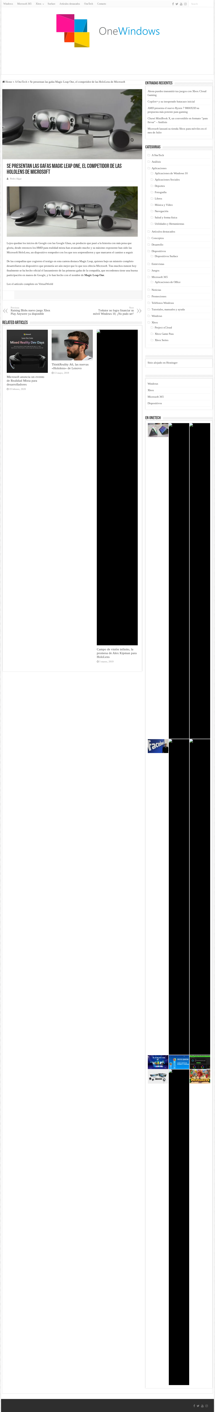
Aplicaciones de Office (168, 282)
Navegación (161, 211)
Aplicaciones (159, 168)
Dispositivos (159, 251)
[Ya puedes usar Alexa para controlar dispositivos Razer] (200, 1062)
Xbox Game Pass (164, 333)
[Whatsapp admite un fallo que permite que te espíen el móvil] (200, 581)
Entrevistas (158, 264)
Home (8, 81)
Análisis (156, 161)
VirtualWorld (45, 284)
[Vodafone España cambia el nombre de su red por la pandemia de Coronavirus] (200, 897)
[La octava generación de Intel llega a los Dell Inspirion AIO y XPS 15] (158, 1076)
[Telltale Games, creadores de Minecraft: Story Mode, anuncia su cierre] (179, 1227)
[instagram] (185, 4)
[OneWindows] (107, 30)
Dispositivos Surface (166, 256)
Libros (158, 198)
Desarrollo (157, 244)
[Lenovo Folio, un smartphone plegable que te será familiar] (158, 430)
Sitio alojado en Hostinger (162, 362)
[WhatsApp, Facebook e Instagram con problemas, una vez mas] (179, 897)
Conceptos (158, 238)
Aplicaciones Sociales (167, 179)
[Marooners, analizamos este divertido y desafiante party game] (200, 1076)
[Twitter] (177, 4)
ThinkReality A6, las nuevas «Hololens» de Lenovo (70, 366)
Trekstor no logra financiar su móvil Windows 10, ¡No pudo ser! (113, 310)
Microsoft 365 (24, 3)
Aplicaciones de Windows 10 (171, 173)
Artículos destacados (69, 3)
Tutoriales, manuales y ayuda (168, 309)
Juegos (155, 270)
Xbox (155, 322)
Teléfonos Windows (163, 302)
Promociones (159, 296)
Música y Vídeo (164, 204)
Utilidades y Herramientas (169, 223)
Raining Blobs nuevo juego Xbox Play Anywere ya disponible (30, 310)
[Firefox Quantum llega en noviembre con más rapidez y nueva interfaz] (179, 1062)
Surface (51, 3)
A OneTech (21, 81)
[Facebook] (173, 4)
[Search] (210, 4)
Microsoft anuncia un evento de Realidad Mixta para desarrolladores (25, 380)
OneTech (88, 3)
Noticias (156, 289)
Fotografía (160, 192)
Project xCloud (163, 327)
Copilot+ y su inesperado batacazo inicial (171, 101)
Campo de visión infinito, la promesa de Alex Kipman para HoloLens (117, 653)
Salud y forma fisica (166, 217)
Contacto (101, 3)
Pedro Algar (16, 178)
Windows (8, 3)
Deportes (160, 185)
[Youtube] (181, 4)
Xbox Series (161, 340)
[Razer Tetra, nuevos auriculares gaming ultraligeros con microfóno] (179, 581)
